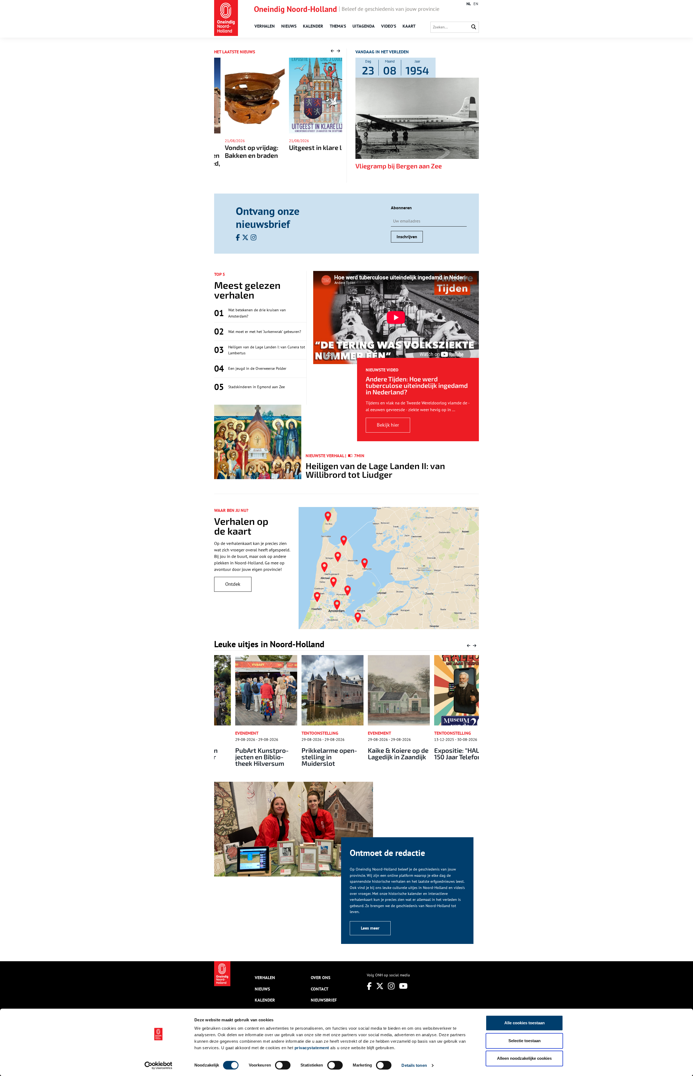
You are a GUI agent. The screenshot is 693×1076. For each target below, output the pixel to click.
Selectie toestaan (524, 1040)
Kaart (409, 26)
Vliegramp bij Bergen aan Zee (398, 166)
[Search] (473, 27)
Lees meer (370, 928)
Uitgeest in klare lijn (308, 147)
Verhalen (264, 26)
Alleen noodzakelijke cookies (524, 1058)
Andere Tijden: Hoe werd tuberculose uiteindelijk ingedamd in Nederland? (417, 385)
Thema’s (338, 26)
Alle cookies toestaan (524, 1023)
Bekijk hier (388, 425)
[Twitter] (380, 986)
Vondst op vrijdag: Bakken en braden (241, 151)
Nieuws (288, 26)
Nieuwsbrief (324, 1000)
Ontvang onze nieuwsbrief (267, 217)
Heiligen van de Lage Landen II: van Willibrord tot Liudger (375, 469)
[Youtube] (403, 986)
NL (468, 3)
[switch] (282, 1065)
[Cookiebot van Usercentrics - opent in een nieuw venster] (158, 1065)
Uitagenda (363, 26)
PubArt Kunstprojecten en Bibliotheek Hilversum (241, 756)
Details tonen (414, 1065)
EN (475, 3)
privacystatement (312, 1047)
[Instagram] (391, 986)
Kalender (313, 26)
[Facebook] (369, 986)
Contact (319, 989)
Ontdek (232, 584)
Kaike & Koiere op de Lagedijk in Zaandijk (377, 753)
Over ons (320, 977)
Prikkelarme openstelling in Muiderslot (308, 756)
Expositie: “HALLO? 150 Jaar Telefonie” (441, 753)
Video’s (388, 26)
